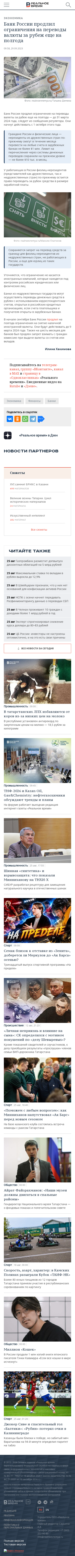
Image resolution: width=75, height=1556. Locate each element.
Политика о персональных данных (18, 1526)
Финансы (34, 401)
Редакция (10, 1511)
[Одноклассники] (17, 419)
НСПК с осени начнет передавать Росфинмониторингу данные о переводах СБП (37, 599)
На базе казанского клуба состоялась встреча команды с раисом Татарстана (36, 1119)
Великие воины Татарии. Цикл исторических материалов (30, 502)
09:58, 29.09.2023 (13, 48)
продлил (53, 319)
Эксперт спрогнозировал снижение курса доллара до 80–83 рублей (35, 623)
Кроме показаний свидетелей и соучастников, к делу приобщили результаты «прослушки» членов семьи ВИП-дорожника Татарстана (37, 1041)
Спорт (8, 945)
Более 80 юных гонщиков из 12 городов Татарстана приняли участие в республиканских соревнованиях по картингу (37, 1278)
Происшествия (14, 1025)
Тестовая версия (15, 1544)
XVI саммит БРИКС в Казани (29, 486)
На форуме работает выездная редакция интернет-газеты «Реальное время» (34, 799)
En (47, 1509)
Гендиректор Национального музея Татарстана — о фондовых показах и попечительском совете (37, 1199)
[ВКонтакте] (10, 419)
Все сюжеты (39, 529)
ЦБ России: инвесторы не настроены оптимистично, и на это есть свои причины (36, 635)
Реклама (9, 1515)
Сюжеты (17, 472)
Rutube (15, 386)
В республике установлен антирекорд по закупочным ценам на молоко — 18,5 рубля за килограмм (37, 719)
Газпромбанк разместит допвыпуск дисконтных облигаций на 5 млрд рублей (35, 562)
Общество (10, 1184)
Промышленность (16, 706)
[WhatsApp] (25, 419)
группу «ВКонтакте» (36, 369)
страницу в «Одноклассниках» (25, 375)
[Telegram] (33, 419)
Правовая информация (18, 1520)
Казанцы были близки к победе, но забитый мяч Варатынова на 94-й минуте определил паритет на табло (36, 1434)
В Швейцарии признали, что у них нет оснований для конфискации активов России (37, 587)
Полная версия (14, 1541)
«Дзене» (30, 386)
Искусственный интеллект (27, 517)
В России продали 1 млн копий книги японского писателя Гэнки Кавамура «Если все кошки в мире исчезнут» (37, 1355)
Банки (52, 401)
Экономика (13, 18)
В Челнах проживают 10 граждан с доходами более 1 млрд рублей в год (34, 611)
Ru (40, 1509)
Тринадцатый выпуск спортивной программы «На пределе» (37, 959)
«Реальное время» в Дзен (38, 435)
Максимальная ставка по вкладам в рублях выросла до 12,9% (35, 575)
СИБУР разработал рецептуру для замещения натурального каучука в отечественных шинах (35, 879)
